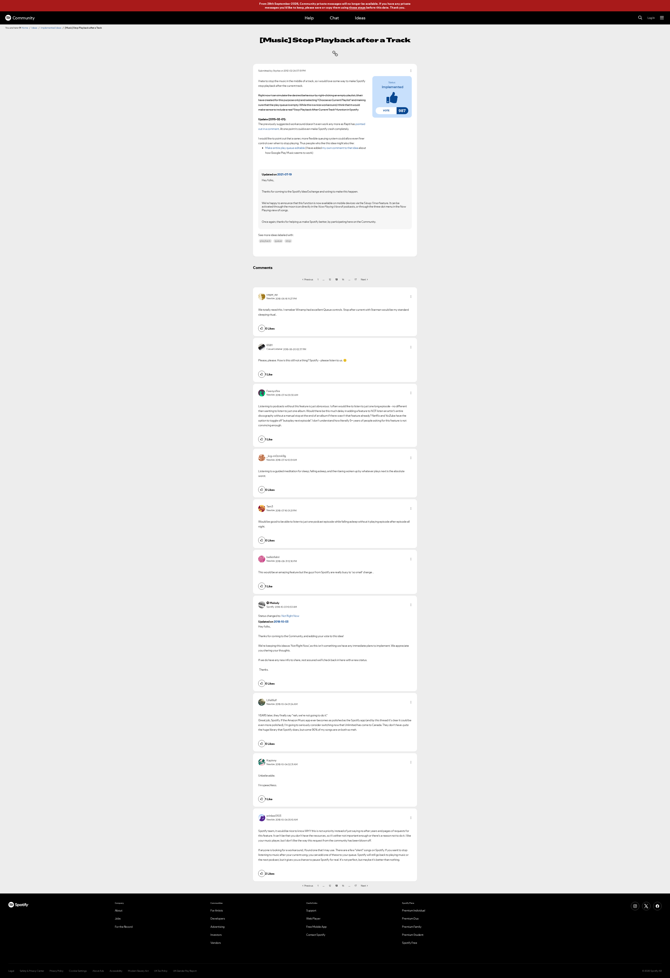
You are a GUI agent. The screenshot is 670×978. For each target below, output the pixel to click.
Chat (334, 18)
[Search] (640, 18)
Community (24, 18)
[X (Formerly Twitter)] (646, 906)
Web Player (313, 918)
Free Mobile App (316, 927)
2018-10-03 (281, 621)
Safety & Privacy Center (32, 970)
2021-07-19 (284, 174)
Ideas (360, 18)
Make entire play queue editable (285, 148)
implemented (392, 86)
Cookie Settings (78, 970)
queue (278, 241)
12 (330, 279)
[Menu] (662, 17)
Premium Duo (410, 918)
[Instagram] (635, 906)
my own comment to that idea (340, 148)
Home (24, 27)
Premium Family (411, 927)
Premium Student (412, 935)
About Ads (98, 970)
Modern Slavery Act (138, 970)
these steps (357, 7)
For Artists (216, 910)
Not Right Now (290, 616)
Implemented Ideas (51, 27)
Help (309, 18)
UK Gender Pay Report (185, 970)
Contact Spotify (315, 935)
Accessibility (116, 970)
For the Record (124, 927)
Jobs (118, 918)
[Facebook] (657, 906)
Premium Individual (413, 910)
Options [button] (411, 70)
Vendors (215, 943)
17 (356, 279)
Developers (217, 918)
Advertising (217, 927)
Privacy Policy (56, 970)
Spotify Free (409, 943)
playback (265, 241)
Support (311, 910)
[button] (386, 110)
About (118, 910)
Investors (216, 935)
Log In (651, 18)
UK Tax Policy (161, 970)
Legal (11, 970)
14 (343, 279)
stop (288, 241)
